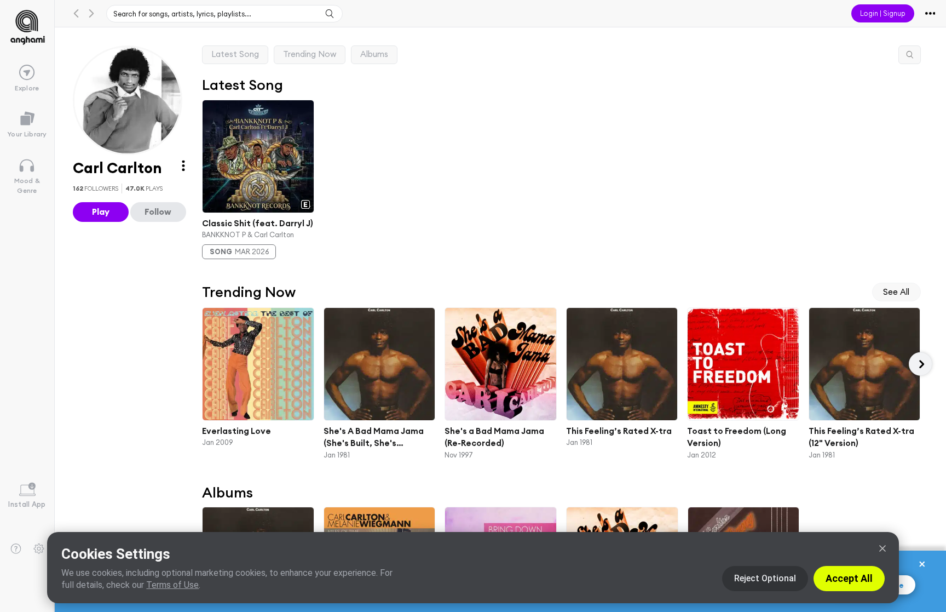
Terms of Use (172, 585)
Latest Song (235, 54)
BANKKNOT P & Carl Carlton (248, 234)
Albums (374, 54)
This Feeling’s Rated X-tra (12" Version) (861, 436)
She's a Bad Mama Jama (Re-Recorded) (494, 436)
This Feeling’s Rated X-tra (618, 430)
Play (100, 211)
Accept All (849, 578)
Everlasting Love (236, 430)
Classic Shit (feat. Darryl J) (257, 223)
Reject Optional (765, 578)
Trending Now (309, 54)
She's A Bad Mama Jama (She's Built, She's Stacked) (373, 437)
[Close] (882, 548)
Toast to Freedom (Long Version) (736, 436)
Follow (158, 211)
